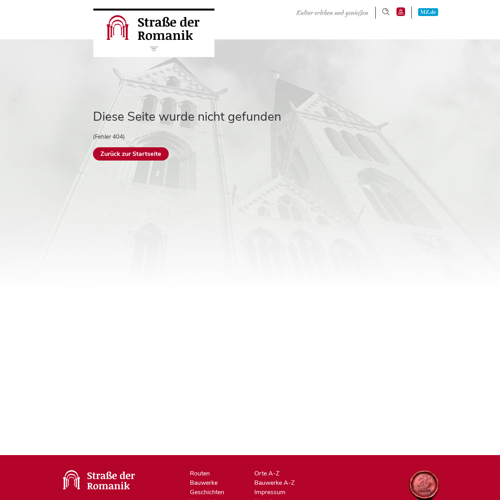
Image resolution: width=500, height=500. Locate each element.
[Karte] (400, 11)
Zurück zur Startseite (130, 154)
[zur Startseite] (154, 38)
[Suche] (386, 11)
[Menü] (154, 48)
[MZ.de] (428, 11)
